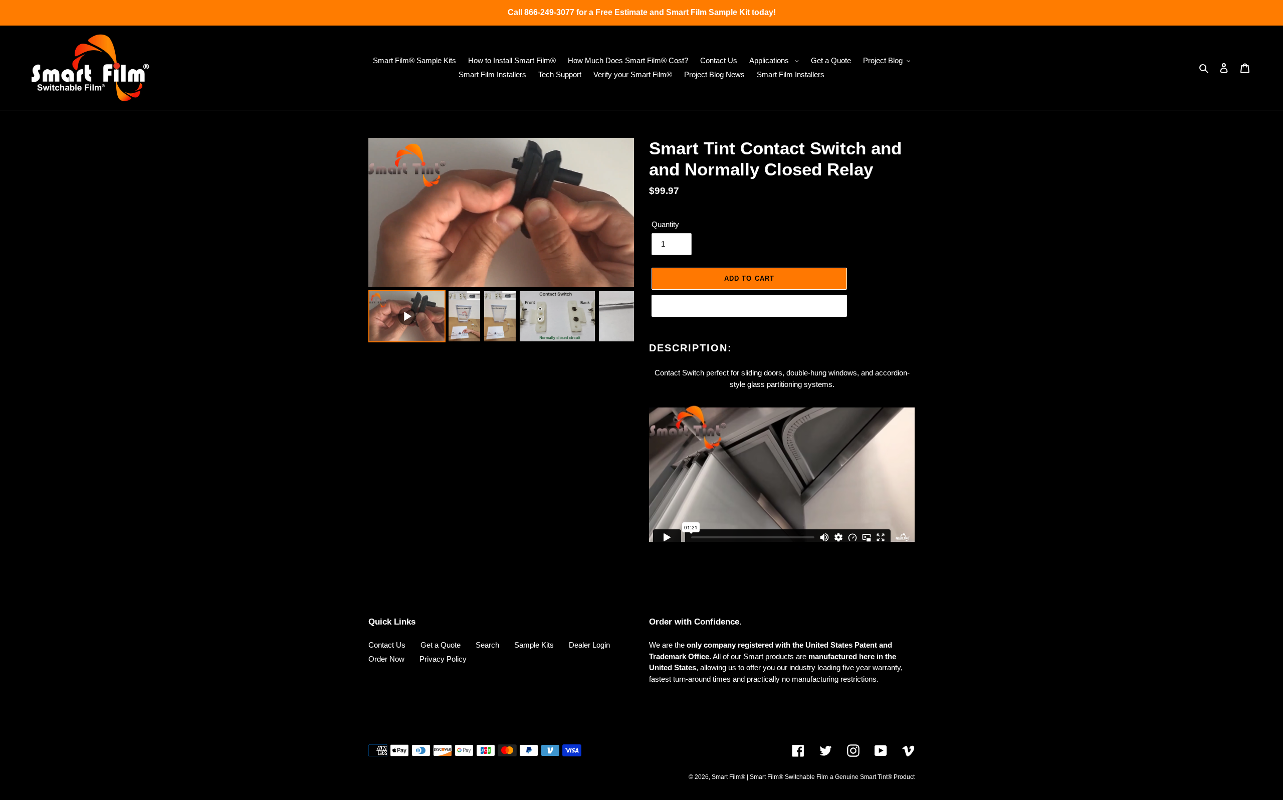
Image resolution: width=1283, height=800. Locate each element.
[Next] (619, 212)
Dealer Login (589, 645)
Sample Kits (534, 645)
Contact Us (386, 645)
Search (487, 645)
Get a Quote (440, 645)
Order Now (386, 659)
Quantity (665, 224)
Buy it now (749, 305)
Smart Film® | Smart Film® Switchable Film (770, 776)
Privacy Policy (443, 659)
